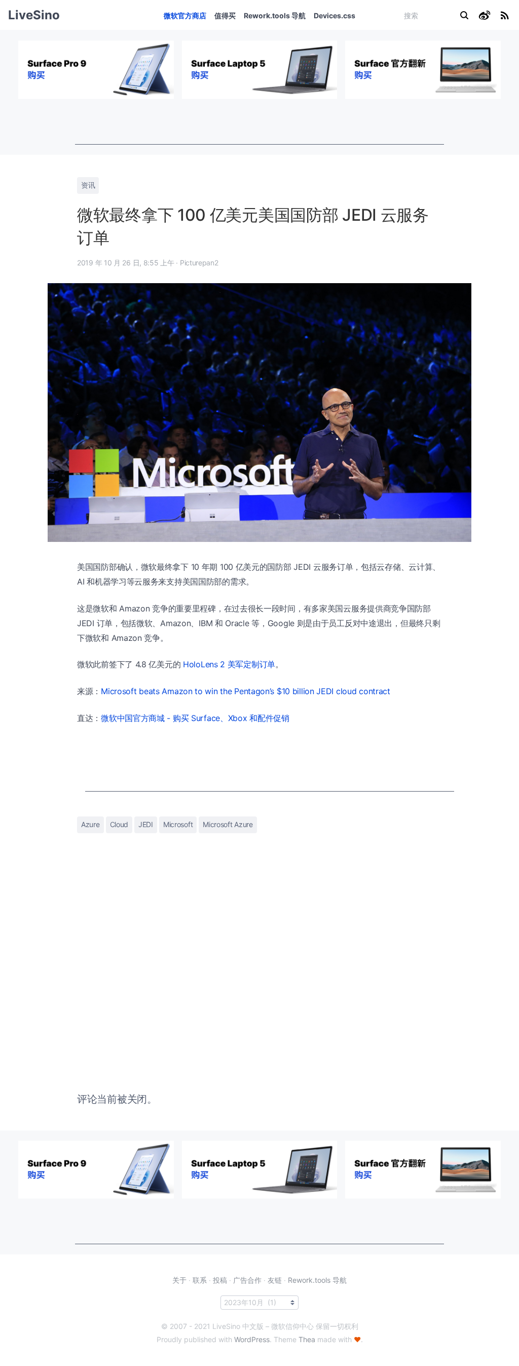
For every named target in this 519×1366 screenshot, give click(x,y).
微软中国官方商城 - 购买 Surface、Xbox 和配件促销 (195, 718)
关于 (179, 1280)
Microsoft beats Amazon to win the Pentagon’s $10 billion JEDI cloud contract (245, 691)
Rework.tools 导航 (275, 15)
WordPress (252, 1339)
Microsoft (178, 824)
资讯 (88, 185)
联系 (200, 1280)
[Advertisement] (259, 122)
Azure (90, 824)
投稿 (220, 1280)
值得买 (225, 15)
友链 (275, 1280)
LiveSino (34, 15)
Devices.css (334, 15)
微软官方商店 (185, 15)
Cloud (119, 824)
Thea (307, 1339)
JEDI (145, 824)
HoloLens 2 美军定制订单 (229, 664)
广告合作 (247, 1280)
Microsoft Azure (228, 824)
